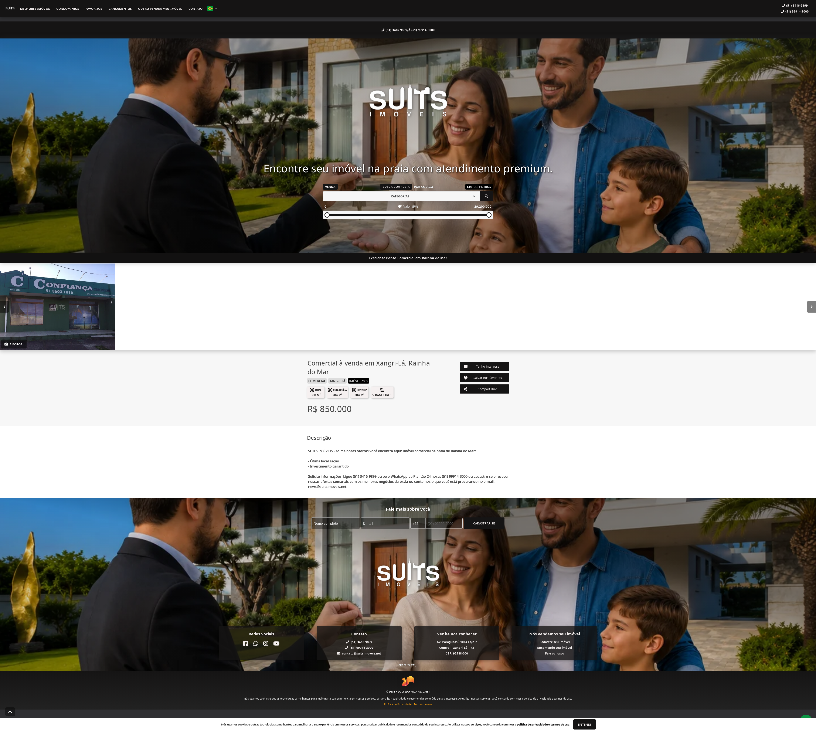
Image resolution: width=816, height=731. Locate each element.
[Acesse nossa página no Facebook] (245, 643)
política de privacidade (532, 724)
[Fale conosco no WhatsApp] (255, 643)
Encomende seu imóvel (554, 648)
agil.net (424, 691)
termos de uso (560, 724)
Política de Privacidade (397, 704)
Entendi (584, 724)
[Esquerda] (4, 307)
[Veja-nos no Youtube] (276, 643)
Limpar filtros (479, 187)
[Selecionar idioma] (212, 8)
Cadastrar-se (484, 523)
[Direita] (811, 307)
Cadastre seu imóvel (555, 642)
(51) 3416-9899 (396, 30)
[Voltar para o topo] (10, 711)
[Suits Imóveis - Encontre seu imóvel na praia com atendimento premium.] (408, 103)
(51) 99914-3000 (423, 30)
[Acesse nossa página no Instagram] (265, 643)
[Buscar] (486, 196)
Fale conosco (554, 653)
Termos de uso (423, 704)
